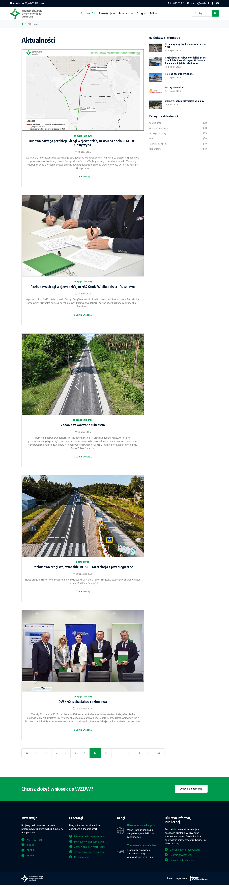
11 (106, 753)
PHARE (30, 855)
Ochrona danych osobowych (185, 849)
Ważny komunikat (174, 87)
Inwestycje (105, 13)
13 (127, 753)
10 (95, 753)
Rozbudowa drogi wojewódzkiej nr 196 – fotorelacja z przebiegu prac (83, 567)
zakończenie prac (83, 420)
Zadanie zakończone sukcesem (83, 425)
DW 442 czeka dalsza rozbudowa (83, 701)
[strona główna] (27, 13)
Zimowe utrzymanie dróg (142, 845)
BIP (152, 13)
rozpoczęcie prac (158, 143)
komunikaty (155, 148)
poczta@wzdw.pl (200, 3)
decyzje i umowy (83, 135)
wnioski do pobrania (191, 788)
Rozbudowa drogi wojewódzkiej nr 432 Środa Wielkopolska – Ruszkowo (83, 286)
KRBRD (30, 845)
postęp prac (82, 561)
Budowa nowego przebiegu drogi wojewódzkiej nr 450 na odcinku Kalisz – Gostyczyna (83, 143)
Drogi (140, 13)
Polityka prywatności (181, 855)
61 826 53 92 (177, 3)
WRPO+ (38, 840)
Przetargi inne (81, 857)
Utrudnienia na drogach (141, 825)
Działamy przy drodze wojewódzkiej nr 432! (185, 45)
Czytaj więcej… (83, 176)
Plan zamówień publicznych (89, 841)
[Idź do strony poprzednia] (37, 753)
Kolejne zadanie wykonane (179, 73)
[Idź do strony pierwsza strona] (26, 753)
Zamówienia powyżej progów (89, 847)
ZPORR (30, 850)
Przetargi (124, 13)
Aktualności (88, 13)
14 (138, 753)
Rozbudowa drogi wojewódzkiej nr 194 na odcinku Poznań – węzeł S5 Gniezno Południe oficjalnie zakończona (185, 60)
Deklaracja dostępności (182, 860)
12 (117, 753)
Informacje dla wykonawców (89, 836)
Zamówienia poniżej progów (89, 852)
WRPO (29, 840)
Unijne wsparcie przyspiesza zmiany (184, 100)
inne (151, 138)
